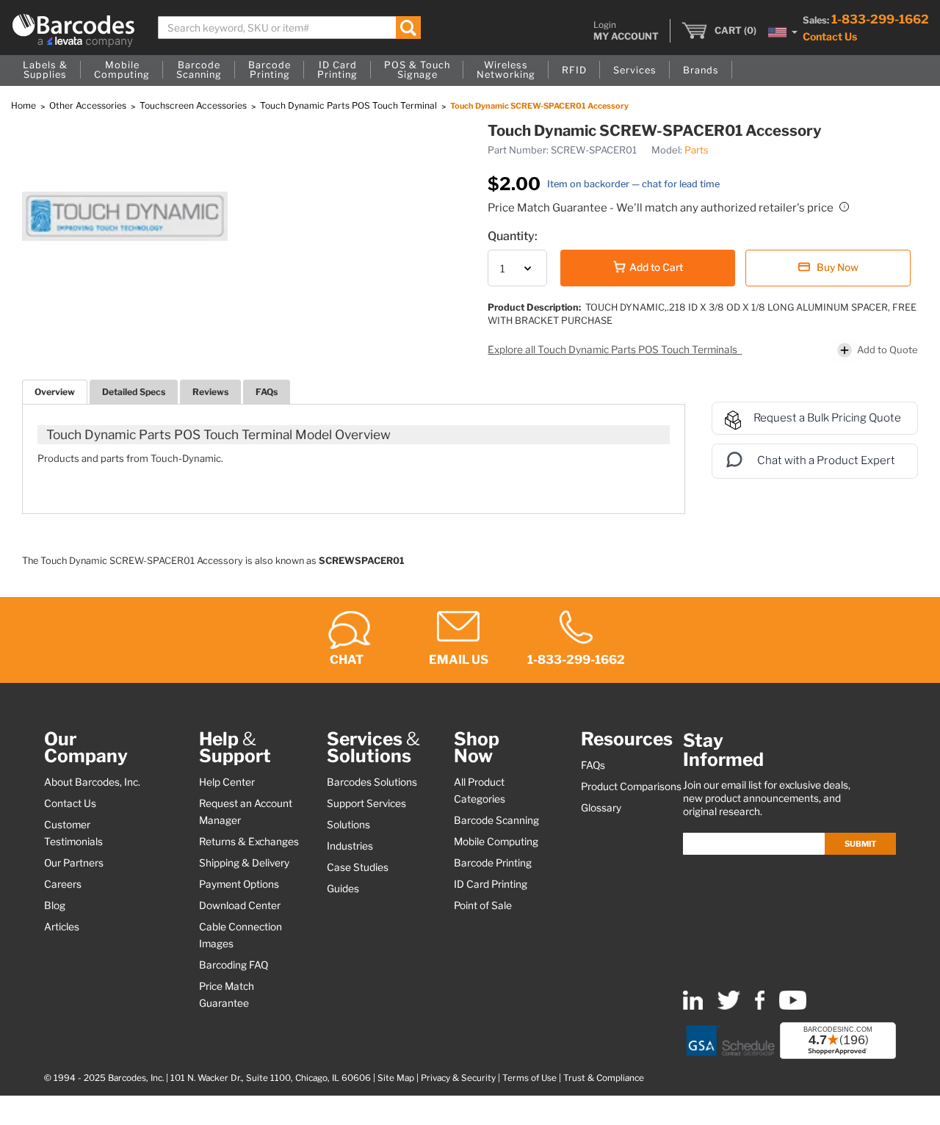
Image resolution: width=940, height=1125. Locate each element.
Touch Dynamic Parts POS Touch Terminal (349, 105)
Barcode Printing (493, 863)
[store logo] (73, 30)
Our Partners (74, 863)
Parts (696, 150)
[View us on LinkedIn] (693, 1006)
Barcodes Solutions (372, 782)
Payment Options (239, 884)
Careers (63, 884)
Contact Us (830, 36)
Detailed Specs (133, 391)
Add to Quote (887, 349)
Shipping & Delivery (244, 863)
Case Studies (357, 867)
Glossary (601, 808)
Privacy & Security (458, 1078)
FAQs (267, 391)
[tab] (54, 392)
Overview (55, 391)
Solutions (348, 825)
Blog (54, 905)
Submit (860, 844)
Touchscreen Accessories (194, 105)
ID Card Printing (490, 884)
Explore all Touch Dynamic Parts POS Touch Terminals (614, 349)
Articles (61, 927)
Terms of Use (529, 1078)
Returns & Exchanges (249, 841)
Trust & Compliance (603, 1078)
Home (24, 105)
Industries (350, 846)
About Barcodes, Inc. (92, 782)
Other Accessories (89, 105)
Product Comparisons (631, 786)
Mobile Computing (496, 841)
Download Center (240, 905)
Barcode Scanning (496, 820)
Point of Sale (483, 905)
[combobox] (289, 27)
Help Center (227, 782)
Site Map (395, 1078)
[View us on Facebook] (759, 1006)
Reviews (210, 391)
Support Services (366, 803)
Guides (343, 888)
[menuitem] (45, 70)
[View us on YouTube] (792, 1006)
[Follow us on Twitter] (728, 1006)
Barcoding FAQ (233, 965)
